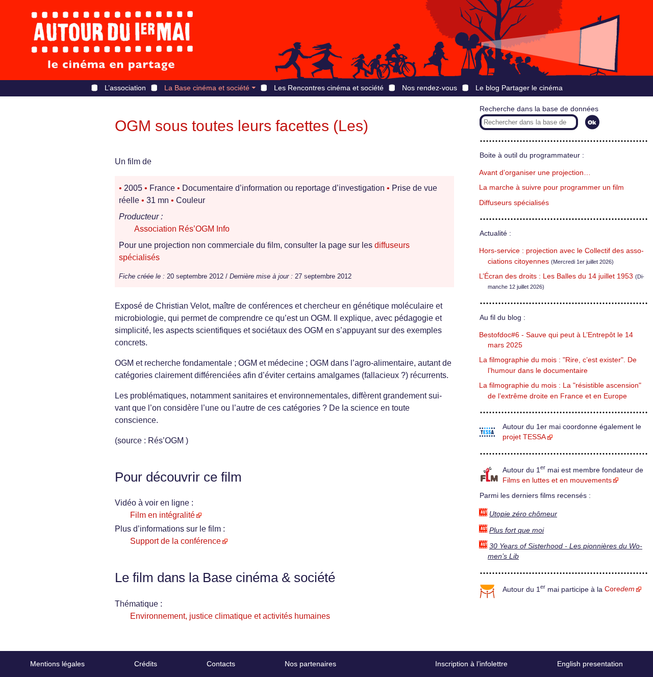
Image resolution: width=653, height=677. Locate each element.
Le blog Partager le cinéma (519, 88)
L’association (125, 88)
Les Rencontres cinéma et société (329, 88)
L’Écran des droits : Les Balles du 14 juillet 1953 (556, 276)
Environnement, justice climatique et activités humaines (230, 616)
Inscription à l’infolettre (471, 664)
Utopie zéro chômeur (523, 514)
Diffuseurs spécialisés (514, 203)
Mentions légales (57, 664)
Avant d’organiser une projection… (535, 173)
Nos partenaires (310, 664)
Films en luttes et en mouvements (557, 480)
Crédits (145, 664)
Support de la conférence (175, 541)
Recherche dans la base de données (539, 109)
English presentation (590, 664)
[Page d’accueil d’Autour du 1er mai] (112, 40)
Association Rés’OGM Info (182, 228)
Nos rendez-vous (429, 88)
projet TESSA (524, 437)
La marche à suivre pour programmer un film (551, 187)
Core (620, 589)
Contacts (221, 664)
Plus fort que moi (516, 530)
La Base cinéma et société (206, 88)
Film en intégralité (162, 515)
